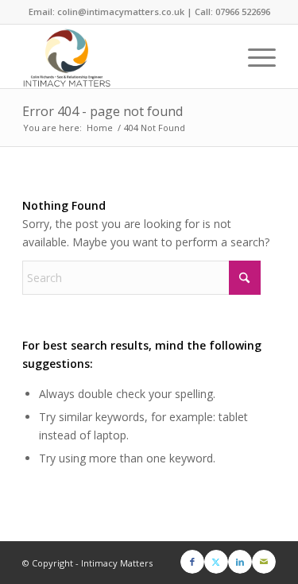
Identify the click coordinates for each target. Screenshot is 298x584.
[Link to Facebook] (192, 562)
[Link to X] (216, 562)
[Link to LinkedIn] (240, 562)
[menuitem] (254, 56)
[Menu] (254, 56)
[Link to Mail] (264, 562)
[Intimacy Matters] (123, 56)
